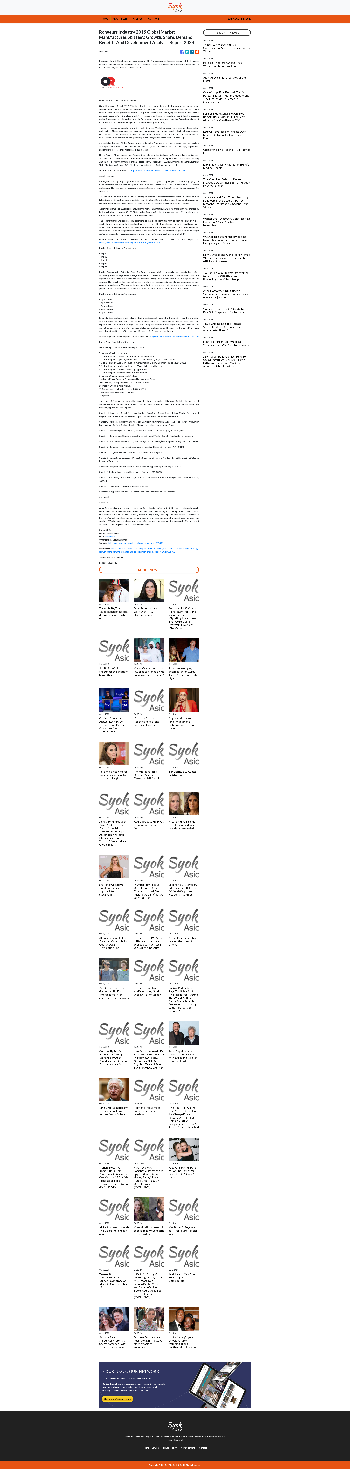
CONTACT (153, 18)
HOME (104, 18)
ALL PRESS (138, 18)
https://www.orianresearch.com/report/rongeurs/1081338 (135, 543)
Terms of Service (151, 1447)
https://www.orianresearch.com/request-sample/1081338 (158, 170)
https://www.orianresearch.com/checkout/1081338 (174, 336)
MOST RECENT (120, 18)
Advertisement (188, 1447)
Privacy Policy (170, 1447)
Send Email (110, 536)
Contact (203, 1447)
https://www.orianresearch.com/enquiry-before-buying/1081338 (129, 242)
